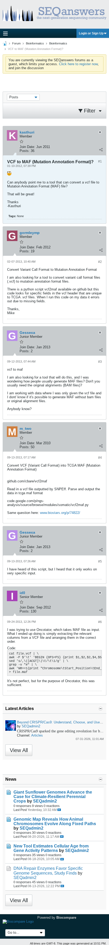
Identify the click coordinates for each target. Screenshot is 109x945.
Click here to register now (78, 64)
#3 (100, 362)
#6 (100, 622)
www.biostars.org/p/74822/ (60, 513)
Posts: (25, 151)
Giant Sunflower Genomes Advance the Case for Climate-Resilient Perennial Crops (52, 796)
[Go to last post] (59, 810)
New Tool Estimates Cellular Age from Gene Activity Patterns (51, 848)
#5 (100, 561)
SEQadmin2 (31, 726)
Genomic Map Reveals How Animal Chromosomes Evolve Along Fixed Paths (54, 821)
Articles (37, 735)
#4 (100, 457)
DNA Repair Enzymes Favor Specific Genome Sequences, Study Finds (48, 870)
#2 (100, 262)
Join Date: (27, 147)
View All (19, 750)
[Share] (101, 149)
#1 (100, 161)
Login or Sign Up (91, 33)
